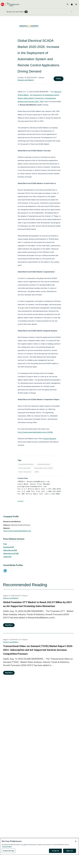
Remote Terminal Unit (25, 472)
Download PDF (8, 547)
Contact (21, 501)
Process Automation (25, 468)
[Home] (10, 4)
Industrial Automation (43, 464)
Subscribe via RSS (10, 550)
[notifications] (72, 4)
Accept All (55, 851)
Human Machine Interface (26, 464)
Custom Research (49, 439)
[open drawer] (76, 4)
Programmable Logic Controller (43, 468)
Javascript (7, 557)
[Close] (75, 841)
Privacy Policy (7, 846)
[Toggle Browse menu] (71, 11)
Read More (9, 625)
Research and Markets (26, 80)
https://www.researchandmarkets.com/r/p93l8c (35, 432)
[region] (39, 846)
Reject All (69, 851)
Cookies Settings (8, 851)
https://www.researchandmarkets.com (17, 531)
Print (5, 544)
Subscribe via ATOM (11, 553)
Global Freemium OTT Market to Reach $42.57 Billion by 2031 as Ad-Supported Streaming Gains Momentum (37, 604)
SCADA (37, 472)
